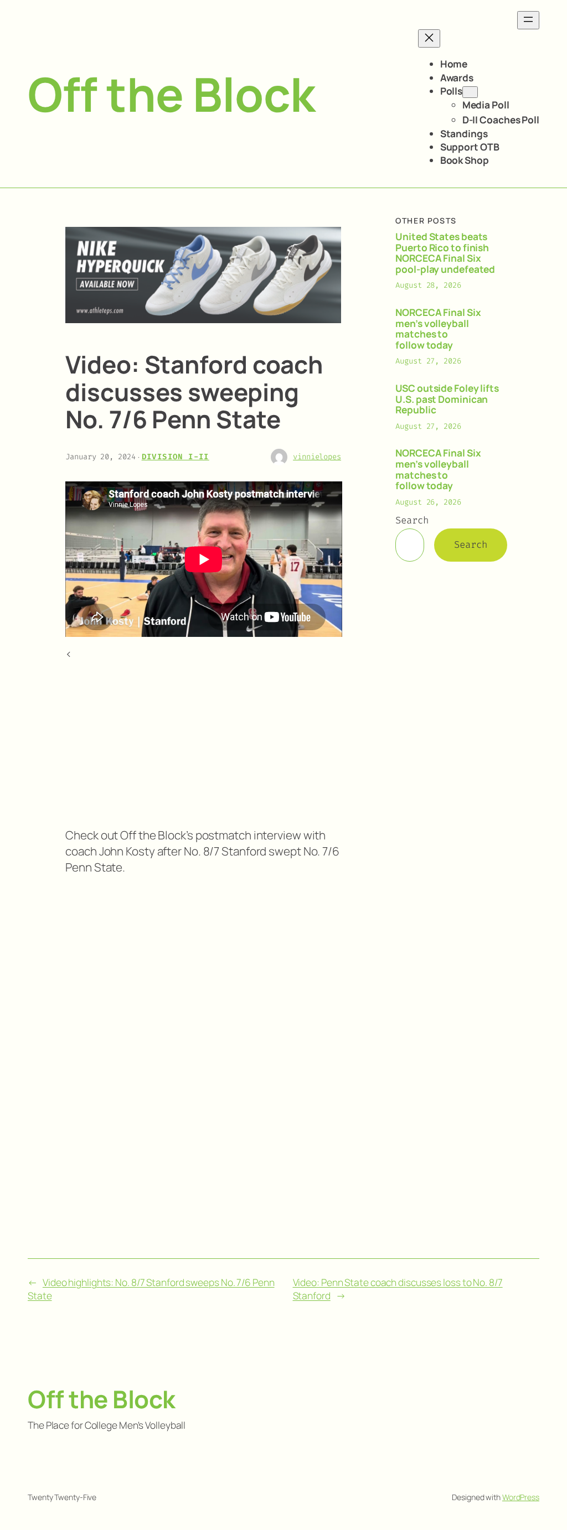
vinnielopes (317, 457)
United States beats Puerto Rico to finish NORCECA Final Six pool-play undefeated (445, 252)
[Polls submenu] (470, 92)
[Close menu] (429, 38)
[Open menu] (528, 20)
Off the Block (171, 94)
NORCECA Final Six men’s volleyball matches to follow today (438, 328)
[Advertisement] (203, 739)
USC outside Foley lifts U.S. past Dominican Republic (447, 399)
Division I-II (175, 457)
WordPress (520, 1497)
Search (411, 520)
